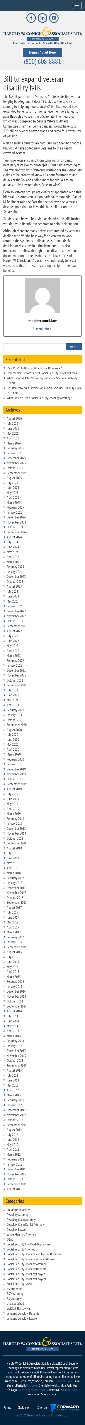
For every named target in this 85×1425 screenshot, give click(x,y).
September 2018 (17, 843)
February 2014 (15, 1040)
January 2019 (14, 823)
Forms (7, 1407)
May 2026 (12, 433)
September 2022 (17, 626)
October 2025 (15, 468)
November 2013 (16, 1055)
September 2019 (17, 784)
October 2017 (15, 897)
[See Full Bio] (50, 328)
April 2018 (13, 868)
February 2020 (15, 759)
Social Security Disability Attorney (26, 1264)
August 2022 (14, 631)
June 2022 (13, 641)
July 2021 (12, 690)
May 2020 (12, 744)
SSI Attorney (14, 1298)
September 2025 (17, 473)
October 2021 (15, 680)
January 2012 (14, 1164)
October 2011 (15, 1179)
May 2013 (12, 1085)
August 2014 (14, 1011)
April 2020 (13, 749)
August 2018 (14, 848)
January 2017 (14, 942)
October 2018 (15, 838)
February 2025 (15, 507)
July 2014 (12, 1016)
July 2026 (12, 423)
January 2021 (14, 714)
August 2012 (14, 1129)
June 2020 (13, 739)
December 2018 (16, 828)
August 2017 (14, 907)
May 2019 (12, 803)
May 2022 (12, 645)
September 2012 (17, 1125)
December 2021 (16, 670)
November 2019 (16, 774)
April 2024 (13, 556)
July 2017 (12, 912)
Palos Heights (26, 1389)
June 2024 (13, 547)
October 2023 (15, 581)
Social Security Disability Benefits (26, 1269)
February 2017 (15, 937)
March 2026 (14, 443)
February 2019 (15, 818)
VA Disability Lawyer (18, 1308)
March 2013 (14, 1095)
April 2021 (13, 705)
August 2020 (14, 729)
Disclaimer (23, 1407)
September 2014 (17, 1006)
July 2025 (12, 482)
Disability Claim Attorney (21, 1219)
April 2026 (13, 438)
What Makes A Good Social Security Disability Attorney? (39, 398)
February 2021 (15, 710)
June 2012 (13, 1139)
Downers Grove (64, 1381)
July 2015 (12, 957)
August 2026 (14, 418)
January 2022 (14, 665)
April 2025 (13, 497)
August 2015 (14, 952)
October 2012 (15, 1119)
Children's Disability (18, 1209)
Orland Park (70, 1389)
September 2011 (17, 1184)
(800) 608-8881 (42, 61)
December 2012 (16, 1110)
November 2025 (16, 463)
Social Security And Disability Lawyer (28, 1244)
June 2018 (13, 858)
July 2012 (12, 1134)
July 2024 (12, 542)
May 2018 (12, 863)
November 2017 (16, 892)
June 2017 (13, 917)
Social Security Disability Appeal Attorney (31, 1259)
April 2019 (13, 808)
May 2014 (12, 1026)
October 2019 (15, 779)
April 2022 (13, 650)
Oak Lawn (32, 1385)
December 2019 (16, 769)
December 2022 (16, 611)
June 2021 (13, 695)
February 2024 (15, 566)
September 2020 (17, 724)
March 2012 (14, 1154)
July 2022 (12, 635)
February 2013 (15, 1100)
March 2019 (14, 813)
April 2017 (13, 927)
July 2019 (12, 794)
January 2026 (14, 453)
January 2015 (14, 986)
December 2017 (16, 887)
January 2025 (14, 512)
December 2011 (16, 1169)
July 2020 (12, 734)
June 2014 (13, 1021)
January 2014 (14, 1046)
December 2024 (16, 517)
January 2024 (14, 571)
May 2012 (12, 1144)
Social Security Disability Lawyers (26, 1279)
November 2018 (16, 833)
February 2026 (15, 448)
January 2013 (14, 1105)
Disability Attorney (17, 1214)
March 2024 (14, 562)
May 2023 (12, 601)
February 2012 (15, 1159)
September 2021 (17, 685)
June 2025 (13, 487)
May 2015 (12, 966)
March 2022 (14, 655)
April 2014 (13, 1031)
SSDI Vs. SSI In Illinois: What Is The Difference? (34, 368)
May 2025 (12, 492)
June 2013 (13, 1080)
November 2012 (16, 1115)
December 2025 (16, 458)
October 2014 (15, 1001)
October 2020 (15, 720)
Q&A (10, 1239)
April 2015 (13, 971)
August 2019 (14, 789)
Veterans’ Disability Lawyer (22, 1318)
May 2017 (12, 922)
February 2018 (15, 878)
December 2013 (16, 1050)
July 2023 (12, 591)
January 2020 (14, 764)
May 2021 (12, 700)
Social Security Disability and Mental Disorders (34, 1254)
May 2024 (12, 552)
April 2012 (13, 1149)
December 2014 (16, 991)
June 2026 (13, 428)
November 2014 (16, 996)
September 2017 (17, 902)
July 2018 (12, 853)
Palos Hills (41, 1389)
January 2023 (14, 606)
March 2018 (14, 873)
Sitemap (42, 1407)
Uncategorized (15, 1303)
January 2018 (14, 882)
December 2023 (16, 576)
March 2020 (14, 754)
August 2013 (14, 1070)
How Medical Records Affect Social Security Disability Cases (42, 373)
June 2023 (13, 596)
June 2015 (13, 961)
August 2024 (14, 537)
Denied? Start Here (42, 52)
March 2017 (14, 932)
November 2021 (16, 675)
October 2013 (15, 1060)
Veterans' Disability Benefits (23, 1313)
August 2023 (14, 586)
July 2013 (12, 1075)
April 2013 (13, 1090)
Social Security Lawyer (20, 1283)
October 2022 (15, 621)
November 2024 (16, 522)
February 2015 (15, 981)
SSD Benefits (14, 1288)
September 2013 (17, 1065)
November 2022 (16, 616)
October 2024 (15, 527)
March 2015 (14, 976)
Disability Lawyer (17, 1229)
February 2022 (15, 660)
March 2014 (14, 1036)
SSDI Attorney (15, 1293)
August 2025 (14, 477)
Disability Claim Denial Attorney (25, 1224)
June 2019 (13, 799)
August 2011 (14, 1189)
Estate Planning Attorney (21, 1234)
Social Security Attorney (21, 1249)
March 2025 (14, 502)
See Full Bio (41, 328)
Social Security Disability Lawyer (26, 1274)
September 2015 (17, 947)
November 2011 (16, 1174)
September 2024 (17, 532)
